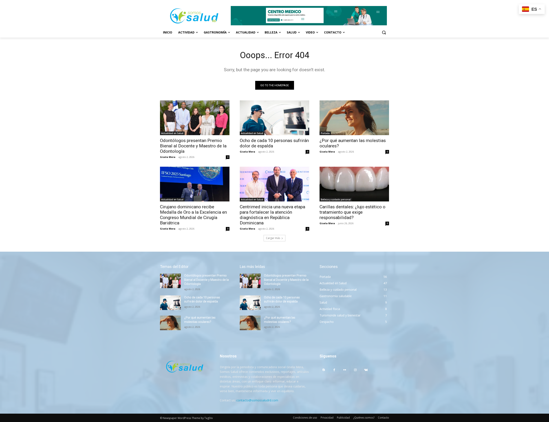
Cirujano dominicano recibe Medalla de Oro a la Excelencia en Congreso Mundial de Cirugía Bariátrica (193, 214)
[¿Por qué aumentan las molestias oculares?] (354, 117)
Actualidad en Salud (172, 133)
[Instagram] (355, 370)
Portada (325, 133)
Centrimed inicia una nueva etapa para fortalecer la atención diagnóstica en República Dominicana (272, 214)
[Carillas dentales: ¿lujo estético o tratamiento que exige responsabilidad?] (354, 184)
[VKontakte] (366, 370)
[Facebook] (334, 370)
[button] (384, 32)
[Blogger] (324, 370)
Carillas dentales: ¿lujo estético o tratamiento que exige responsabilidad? (352, 212)
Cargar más (273, 238)
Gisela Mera (167, 157)
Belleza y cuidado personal (336, 199)
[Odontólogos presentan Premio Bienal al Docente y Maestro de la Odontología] (194, 117)
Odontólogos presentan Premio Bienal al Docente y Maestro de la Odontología (193, 146)
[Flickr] (345, 370)
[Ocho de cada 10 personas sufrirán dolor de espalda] (274, 117)
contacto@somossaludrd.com (257, 400)
